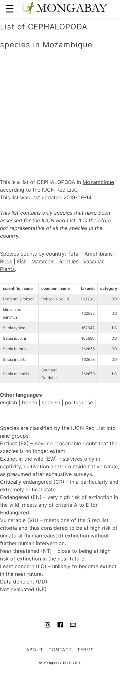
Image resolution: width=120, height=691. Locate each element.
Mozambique (98, 182)
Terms (85, 649)
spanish (51, 402)
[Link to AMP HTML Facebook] (60, 626)
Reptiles (68, 261)
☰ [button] (9, 9)
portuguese (79, 402)
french (29, 402)
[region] (60, 107)
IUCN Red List (59, 220)
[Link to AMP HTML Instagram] (47, 626)
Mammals (42, 261)
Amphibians (98, 253)
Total (74, 253)
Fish (22, 261)
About (34, 649)
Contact (60, 649)
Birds (6, 261)
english (8, 402)
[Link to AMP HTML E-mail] (73, 626)
